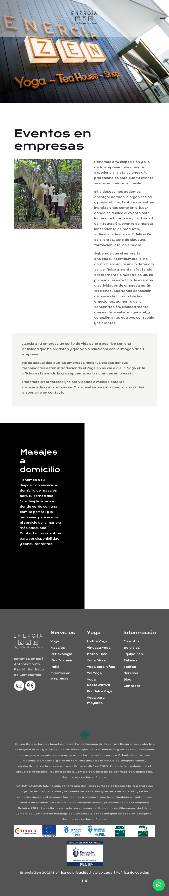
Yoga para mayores (96, 700)
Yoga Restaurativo (98, 682)
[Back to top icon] (84, 734)
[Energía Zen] (84, 18)
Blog (127, 679)
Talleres (130, 660)
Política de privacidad (72, 872)
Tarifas (129, 666)
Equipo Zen (133, 654)
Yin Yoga (94, 673)
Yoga (54, 641)
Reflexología (61, 654)
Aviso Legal (103, 872)
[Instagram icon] (86, 881)
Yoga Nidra (96, 660)
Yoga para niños (101, 666)
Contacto (131, 686)
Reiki (54, 666)
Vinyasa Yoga (99, 647)
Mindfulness (61, 660)
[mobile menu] (162, 18)
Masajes (57, 647)
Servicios (131, 647)
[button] (159, 885)
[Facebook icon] (82, 881)
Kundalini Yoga (100, 691)
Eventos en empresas (60, 675)
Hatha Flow (97, 654)
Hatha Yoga (97, 641)
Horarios (130, 673)
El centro (131, 641)
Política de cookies (132, 872)
